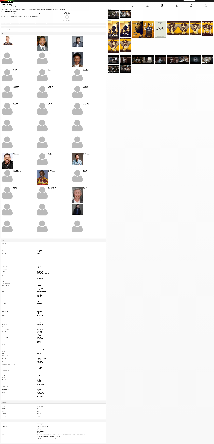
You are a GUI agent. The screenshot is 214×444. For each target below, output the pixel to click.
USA (37, 430)
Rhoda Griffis (15, 170)
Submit (201, 0)
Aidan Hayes (39, 293)
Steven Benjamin (40, 396)
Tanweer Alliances (40, 272)
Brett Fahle (39, 340)
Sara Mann (39, 306)
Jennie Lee (39, 266)
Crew (3, 240)
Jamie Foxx (9, 11)
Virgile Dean (39, 296)
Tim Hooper (15, 220)
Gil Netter (38, 251)
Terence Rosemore (51, 204)
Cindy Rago (39, 389)
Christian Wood (39, 397)
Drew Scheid (50, 86)
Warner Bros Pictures (40, 257)
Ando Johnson (39, 311)
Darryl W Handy (16, 69)
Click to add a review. (13, 29)
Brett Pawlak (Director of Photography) (22, 13)
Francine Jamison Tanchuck (42, 349)
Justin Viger (39, 294)
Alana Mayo (39, 253)
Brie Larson (5, 11)
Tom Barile (39, 372)
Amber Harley (39, 281)
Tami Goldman (39, 267)
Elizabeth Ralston (40, 338)
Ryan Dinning (85, 170)
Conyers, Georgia (40, 429)
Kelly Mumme (15, 120)
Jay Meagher (39, 318)
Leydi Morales (50, 120)
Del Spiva (38, 307)
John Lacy (50, 103)
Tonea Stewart (86, 220)
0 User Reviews (4, 27)
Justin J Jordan (39, 367)
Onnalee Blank (39, 320)
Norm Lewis (85, 136)
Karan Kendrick (86, 103)
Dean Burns (39, 341)
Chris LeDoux (39, 387)
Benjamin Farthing (40, 324)
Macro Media (39, 264)
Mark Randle (39, 381)
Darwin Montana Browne (41, 291)
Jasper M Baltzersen (40, 393)
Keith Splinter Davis (40, 384)
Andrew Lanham (40, 277)
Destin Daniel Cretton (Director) (9, 13)
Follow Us (205, 0)
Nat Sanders (39, 353)
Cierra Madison (39, 331)
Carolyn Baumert (40, 366)
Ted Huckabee (15, 204)
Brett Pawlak (39, 285)
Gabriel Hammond (40, 259)
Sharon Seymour (40, 329)
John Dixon (39, 380)
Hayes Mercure (16, 103)
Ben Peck (14, 52)
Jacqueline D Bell (40, 362)
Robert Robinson (40, 289)
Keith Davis (39, 383)
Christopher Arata (40, 288)
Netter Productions (40, 254)
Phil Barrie (38, 313)
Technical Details (5, 402)
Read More (48, 23)
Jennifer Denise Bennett (41, 358)
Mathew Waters (40, 319)
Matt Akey (39, 390)
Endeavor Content (40, 263)
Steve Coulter (85, 187)
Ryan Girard (15, 187)
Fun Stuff (3, 421)
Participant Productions (41, 256)
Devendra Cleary (40, 317)
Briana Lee (39, 305)
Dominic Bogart (16, 86)
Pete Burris (50, 153)
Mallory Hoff (15, 136)
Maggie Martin (39, 334)
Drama (5, 14)
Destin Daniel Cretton (41, 245)
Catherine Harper (40, 315)
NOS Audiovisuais (40, 271)
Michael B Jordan (14, 11)
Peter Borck (39, 327)
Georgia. (38, 428)
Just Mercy (7, 4)
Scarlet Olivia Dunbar (52, 187)
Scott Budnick (39, 262)
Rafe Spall (85, 153)
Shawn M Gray (39, 335)
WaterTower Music (40, 303)
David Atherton (39, 356)
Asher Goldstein (40, 250)
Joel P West (39, 301)
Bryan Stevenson (40, 279)
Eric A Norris (39, 312)
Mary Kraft (50, 136)
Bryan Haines (39, 395)
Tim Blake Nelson (86, 204)
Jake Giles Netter (40, 286)
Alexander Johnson (40, 392)
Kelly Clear (39, 298)
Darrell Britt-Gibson (86, 52)
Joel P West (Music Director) (35, 13)
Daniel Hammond (40, 258)
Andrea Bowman (40, 361)
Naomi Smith (39, 342)
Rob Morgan (50, 170)
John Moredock (39, 332)
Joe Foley (38, 379)
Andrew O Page (39, 337)
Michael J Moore (40, 246)
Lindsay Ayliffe (85, 120)
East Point (38, 432)
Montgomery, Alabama (40, 431)
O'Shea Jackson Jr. (16, 153)
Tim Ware (50, 220)
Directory (197, 0)
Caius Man (39, 375)
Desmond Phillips (86, 69)
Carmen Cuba (39, 346)
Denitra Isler (50, 69)
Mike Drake (39, 261)
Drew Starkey (85, 86)
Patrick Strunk (39, 295)
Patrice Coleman (40, 359)
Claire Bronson (50, 52)
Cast (2, 33)
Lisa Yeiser (39, 368)
